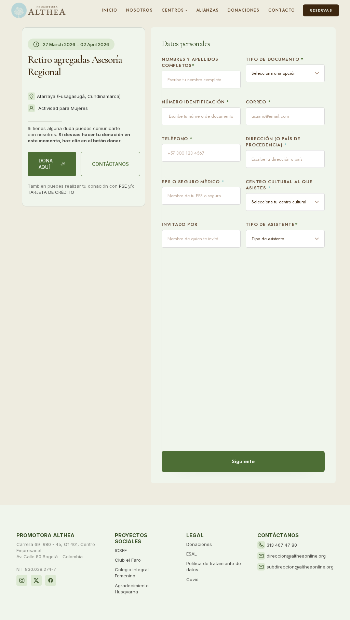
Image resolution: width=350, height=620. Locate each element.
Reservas (321, 10)
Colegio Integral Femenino (132, 572)
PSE (123, 186)
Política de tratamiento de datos (213, 566)
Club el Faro (128, 560)
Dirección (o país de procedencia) (273, 142)
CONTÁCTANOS (110, 164)
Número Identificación (195, 102)
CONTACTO (281, 10)
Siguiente (243, 461)
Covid (192, 579)
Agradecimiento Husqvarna (132, 588)
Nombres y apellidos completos (190, 62)
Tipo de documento (275, 59)
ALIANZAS (207, 10)
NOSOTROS (139, 10)
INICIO (109, 10)
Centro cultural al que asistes (279, 185)
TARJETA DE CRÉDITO (51, 192)
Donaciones (199, 544)
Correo (258, 102)
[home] (38, 10)
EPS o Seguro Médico (193, 182)
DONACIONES (243, 10)
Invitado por (179, 224)
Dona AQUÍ (46, 164)
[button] (174, 10)
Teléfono (177, 139)
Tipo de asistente (272, 224)
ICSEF (121, 550)
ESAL (191, 554)
